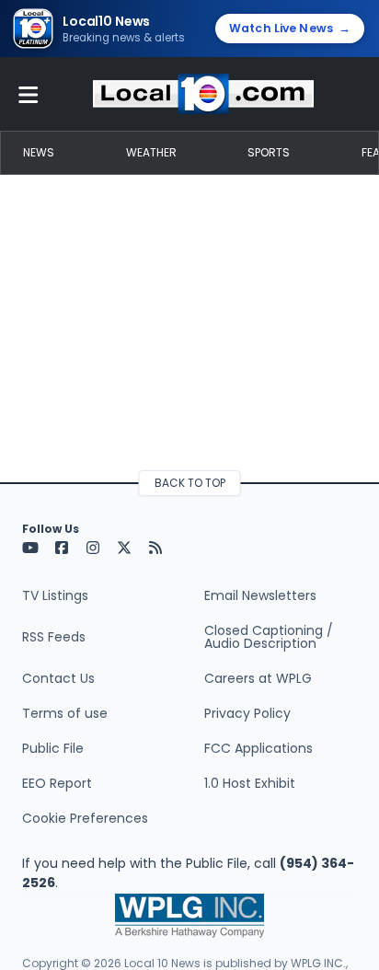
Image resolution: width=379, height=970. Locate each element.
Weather (151, 152)
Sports (268, 152)
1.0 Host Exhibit (249, 783)
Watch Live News (289, 28)
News (38, 152)
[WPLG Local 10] (203, 94)
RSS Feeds (54, 636)
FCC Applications (258, 748)
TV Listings (55, 595)
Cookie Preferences (85, 818)
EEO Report (57, 783)
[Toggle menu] (28, 94)
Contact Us (58, 678)
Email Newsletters (260, 595)
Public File (53, 748)
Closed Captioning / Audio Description (268, 637)
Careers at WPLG (258, 678)
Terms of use (65, 713)
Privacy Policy (247, 713)
